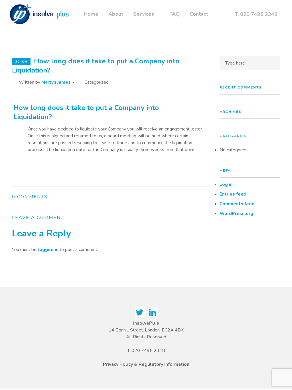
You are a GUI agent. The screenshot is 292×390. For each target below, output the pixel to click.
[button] (111, 112)
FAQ (174, 13)
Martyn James (56, 82)
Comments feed (237, 204)
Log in (226, 184)
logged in (48, 249)
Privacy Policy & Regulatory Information (146, 364)
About (115, 13)
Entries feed (233, 194)
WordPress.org (236, 213)
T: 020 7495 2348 (256, 14)
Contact (199, 13)
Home (91, 13)
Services (143, 13)
